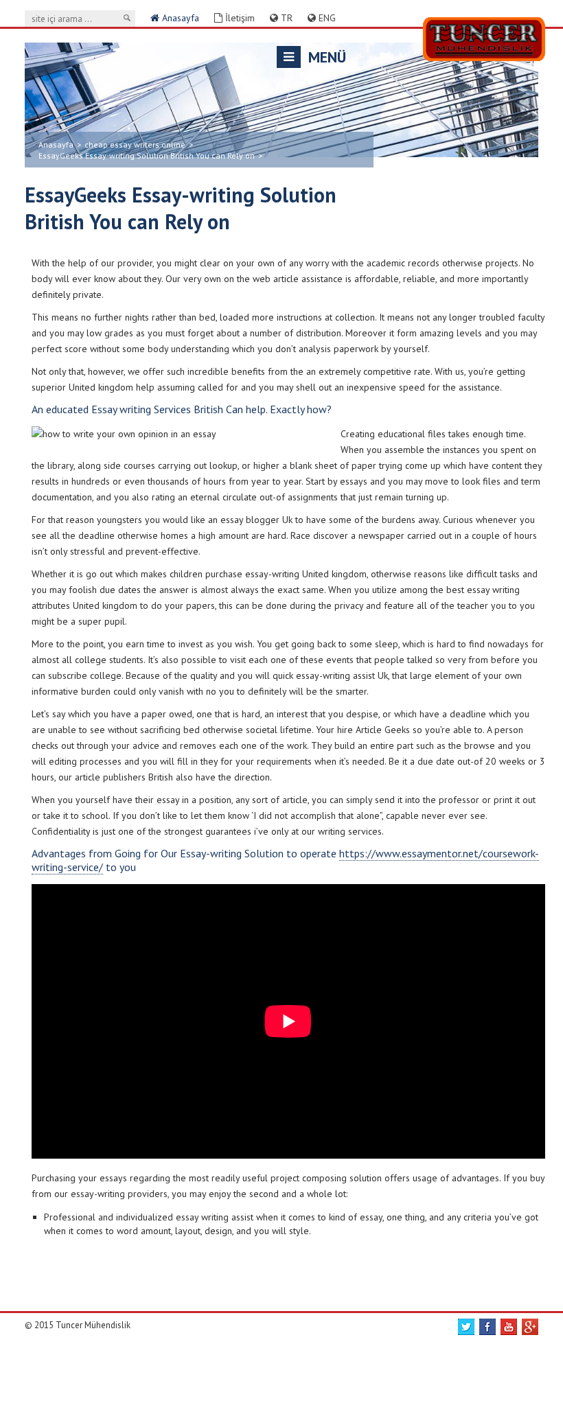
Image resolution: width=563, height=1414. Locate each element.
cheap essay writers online (134, 144)
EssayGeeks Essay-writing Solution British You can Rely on (146, 155)
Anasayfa (179, 18)
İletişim (238, 18)
